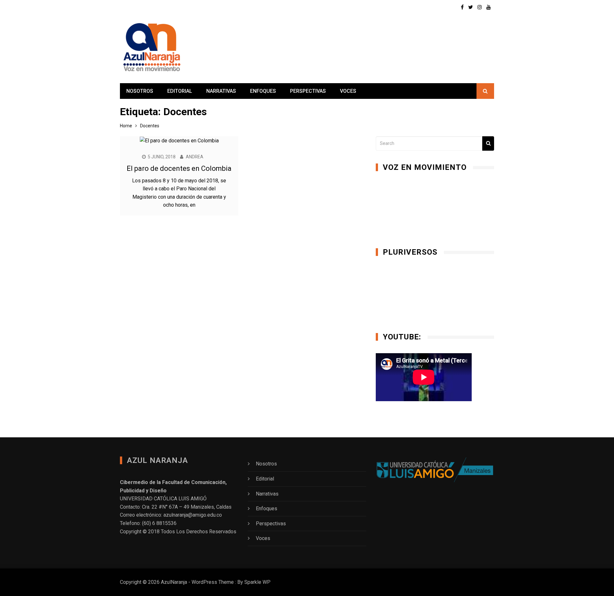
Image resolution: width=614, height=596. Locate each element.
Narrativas (221, 91)
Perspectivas (308, 91)
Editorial (179, 91)
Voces (348, 91)
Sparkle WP (257, 582)
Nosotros (139, 91)
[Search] (488, 143)
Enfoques (263, 91)
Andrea (194, 156)
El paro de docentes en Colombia (179, 168)
